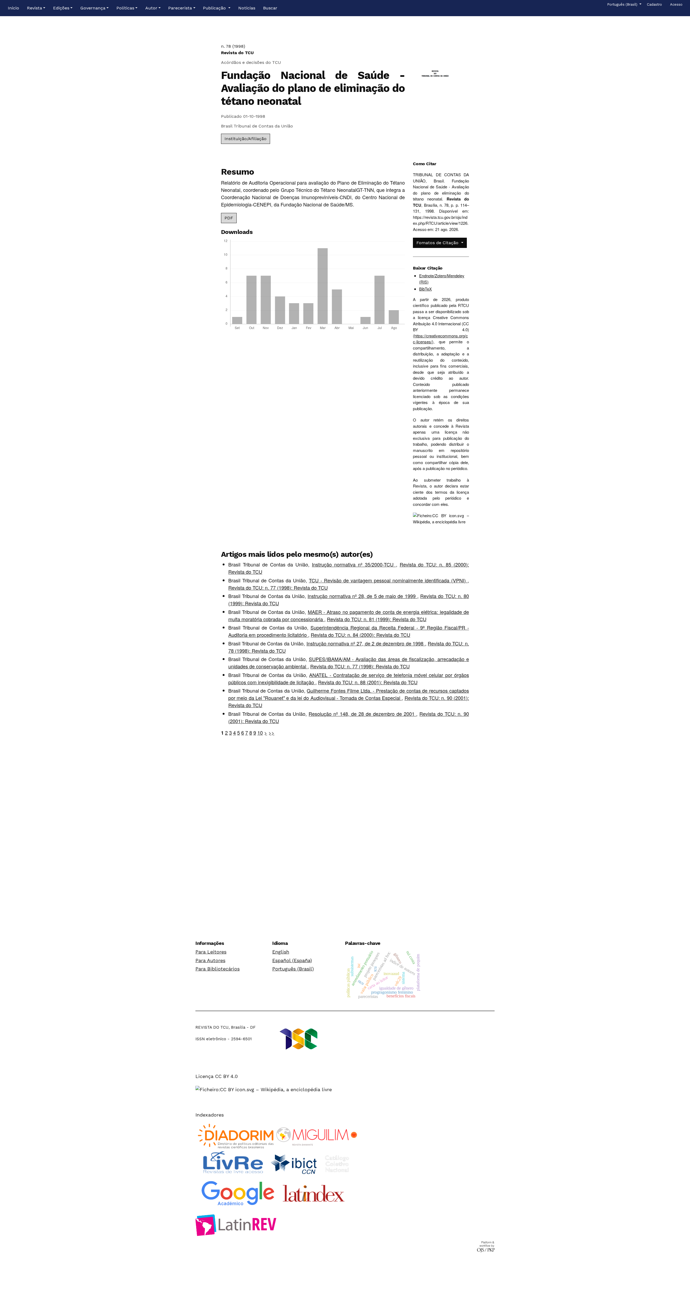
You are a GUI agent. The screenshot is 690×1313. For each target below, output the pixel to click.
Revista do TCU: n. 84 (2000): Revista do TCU (360, 634)
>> (271, 732)
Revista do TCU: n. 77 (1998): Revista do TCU (278, 587)
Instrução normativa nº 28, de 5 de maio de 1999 (362, 595)
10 (260, 732)
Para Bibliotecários (217, 969)
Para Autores (210, 960)
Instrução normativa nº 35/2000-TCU (354, 564)
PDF (229, 217)
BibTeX (425, 289)
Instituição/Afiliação (246, 138)
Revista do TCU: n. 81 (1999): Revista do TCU (376, 619)
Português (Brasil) (293, 969)
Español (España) (292, 960)
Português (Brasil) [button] (623, 4)
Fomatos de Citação (438, 242)
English (280, 952)
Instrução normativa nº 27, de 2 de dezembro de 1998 (365, 643)
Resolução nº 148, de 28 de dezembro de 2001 (362, 713)
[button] (36, 8)
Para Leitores (210, 952)
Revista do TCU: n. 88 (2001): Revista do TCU (368, 682)
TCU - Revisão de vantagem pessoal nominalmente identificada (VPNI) (388, 580)
